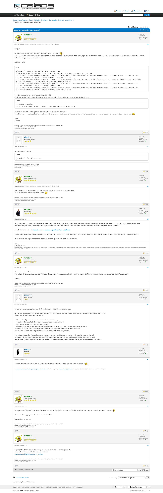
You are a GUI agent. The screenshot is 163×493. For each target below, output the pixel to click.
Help (147, 11)
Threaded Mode (144, 30)
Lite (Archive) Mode (51, 487)
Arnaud (57, 44)
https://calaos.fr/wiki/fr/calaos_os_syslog (29, 454)
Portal (118, 11)
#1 (147, 44)
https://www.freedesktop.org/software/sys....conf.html (51, 230)
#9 (147, 445)
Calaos (32, 487)
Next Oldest (19, 470)
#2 (147, 147)
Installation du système (65, 20)
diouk (26, 137)
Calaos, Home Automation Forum (23, 20)
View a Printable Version (22, 477)
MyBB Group (35, 490)
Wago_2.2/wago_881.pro (65, 369)
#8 (147, 406)
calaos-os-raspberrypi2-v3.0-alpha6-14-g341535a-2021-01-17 (32, 369)
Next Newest (29, 470)
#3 (147, 186)
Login (31, 15)
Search (127, 11)
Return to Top (40, 487)
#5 (147, 267)
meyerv (27, 295)
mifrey (26, 350)
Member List (138, 11)
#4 (147, 219)
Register (37, 15)
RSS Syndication (78, 487)
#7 (147, 359)
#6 (147, 304)
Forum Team (17, 487)
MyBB (21, 490)
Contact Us (25, 487)
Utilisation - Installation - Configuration (45, 20)
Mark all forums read (65, 487)
